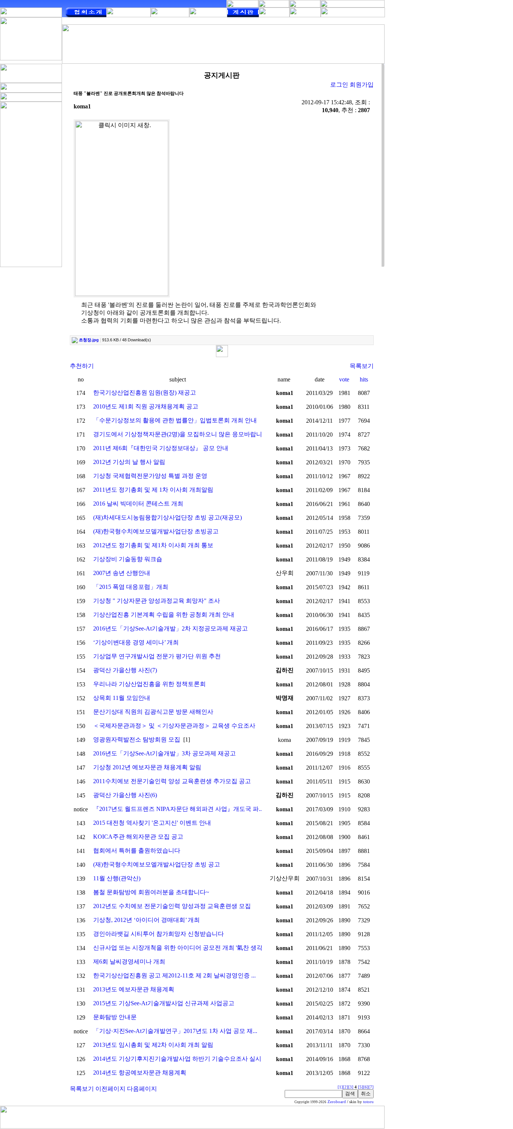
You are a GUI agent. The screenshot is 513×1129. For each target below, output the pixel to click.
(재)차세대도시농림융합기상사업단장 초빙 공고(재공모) (167, 517)
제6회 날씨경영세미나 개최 (129, 961)
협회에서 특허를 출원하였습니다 (136, 850)
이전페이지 (110, 1088)
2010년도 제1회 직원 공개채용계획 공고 (145, 406)
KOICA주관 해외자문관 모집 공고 (138, 836)
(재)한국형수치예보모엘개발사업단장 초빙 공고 (156, 864)
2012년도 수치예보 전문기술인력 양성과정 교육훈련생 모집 (172, 906)
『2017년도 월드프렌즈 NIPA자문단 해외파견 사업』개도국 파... (178, 809)
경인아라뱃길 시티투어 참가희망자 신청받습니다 (158, 934)
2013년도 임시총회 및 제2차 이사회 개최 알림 (153, 1045)
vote (344, 379)
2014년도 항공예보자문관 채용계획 (139, 1072)
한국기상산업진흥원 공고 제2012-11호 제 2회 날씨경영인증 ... (174, 975)
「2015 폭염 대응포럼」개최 (130, 587)
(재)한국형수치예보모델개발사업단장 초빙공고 (156, 531)
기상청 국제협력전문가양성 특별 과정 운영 (150, 476)
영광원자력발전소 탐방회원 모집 (136, 739)
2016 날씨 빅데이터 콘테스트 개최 (138, 503)
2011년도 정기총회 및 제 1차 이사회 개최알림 (153, 489)
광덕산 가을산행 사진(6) (125, 795)
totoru (368, 1102)
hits (364, 379)
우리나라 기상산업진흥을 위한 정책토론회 (149, 684)
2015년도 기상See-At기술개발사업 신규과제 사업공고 (163, 1003)
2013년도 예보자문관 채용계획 (133, 989)
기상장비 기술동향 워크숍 (127, 559)
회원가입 (362, 84)
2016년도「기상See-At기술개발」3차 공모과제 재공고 (164, 753)
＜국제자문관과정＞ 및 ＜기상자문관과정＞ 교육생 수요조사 (174, 725)
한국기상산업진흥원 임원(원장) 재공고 (144, 392)
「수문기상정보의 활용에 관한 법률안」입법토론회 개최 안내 (175, 420)
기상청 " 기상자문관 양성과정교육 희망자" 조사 (156, 601)
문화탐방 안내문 (115, 1017)
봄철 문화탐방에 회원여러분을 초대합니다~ (151, 892)
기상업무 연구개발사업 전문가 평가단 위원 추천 (157, 656)
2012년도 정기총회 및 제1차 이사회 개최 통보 (153, 545)
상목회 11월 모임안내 (121, 698)
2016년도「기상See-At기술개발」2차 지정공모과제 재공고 (170, 628)
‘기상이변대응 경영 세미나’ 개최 (136, 642)
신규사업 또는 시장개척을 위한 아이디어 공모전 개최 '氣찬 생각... (180, 947)
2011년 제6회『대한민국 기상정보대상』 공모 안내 (160, 448)
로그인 (339, 84)
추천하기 (82, 366)
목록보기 (362, 366)
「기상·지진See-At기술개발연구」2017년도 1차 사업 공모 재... (175, 1031)
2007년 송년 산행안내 (121, 573)
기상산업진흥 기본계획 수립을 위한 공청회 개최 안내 (163, 614)
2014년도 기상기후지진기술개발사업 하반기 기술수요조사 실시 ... (180, 1058)
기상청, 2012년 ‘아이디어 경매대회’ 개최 (146, 920)
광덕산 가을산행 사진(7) (125, 670)
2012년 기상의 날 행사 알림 (129, 462)
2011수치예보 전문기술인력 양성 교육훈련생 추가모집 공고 (172, 781)
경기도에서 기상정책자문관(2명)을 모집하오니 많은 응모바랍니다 (180, 434)
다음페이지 (142, 1088)
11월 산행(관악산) (116, 878)
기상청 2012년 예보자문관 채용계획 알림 (147, 767)
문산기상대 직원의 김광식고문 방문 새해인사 (153, 712)
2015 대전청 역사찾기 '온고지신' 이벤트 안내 (152, 823)
